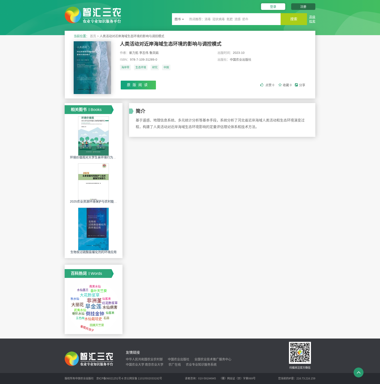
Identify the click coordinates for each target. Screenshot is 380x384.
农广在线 (174, 364)
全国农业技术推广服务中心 (212, 359)
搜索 (293, 19)
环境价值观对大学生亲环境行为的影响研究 (99, 157)
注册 (303, 6)
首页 (93, 36)
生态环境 (140, 67)
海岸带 (125, 67)
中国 (166, 67)
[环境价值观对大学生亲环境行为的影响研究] (93, 135)
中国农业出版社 (178, 359)
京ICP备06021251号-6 (109, 378)
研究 (154, 67)
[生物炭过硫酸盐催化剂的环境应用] (93, 228)
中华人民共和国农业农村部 (144, 359)
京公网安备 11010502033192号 (143, 378)
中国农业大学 (135, 364)
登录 (273, 6)
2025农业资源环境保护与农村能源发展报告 (99, 201)
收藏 (287, 85)
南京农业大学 (154, 364)
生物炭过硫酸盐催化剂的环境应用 (93, 252)
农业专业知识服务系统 (201, 364)
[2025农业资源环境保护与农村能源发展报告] (93, 181)
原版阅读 (138, 85)
